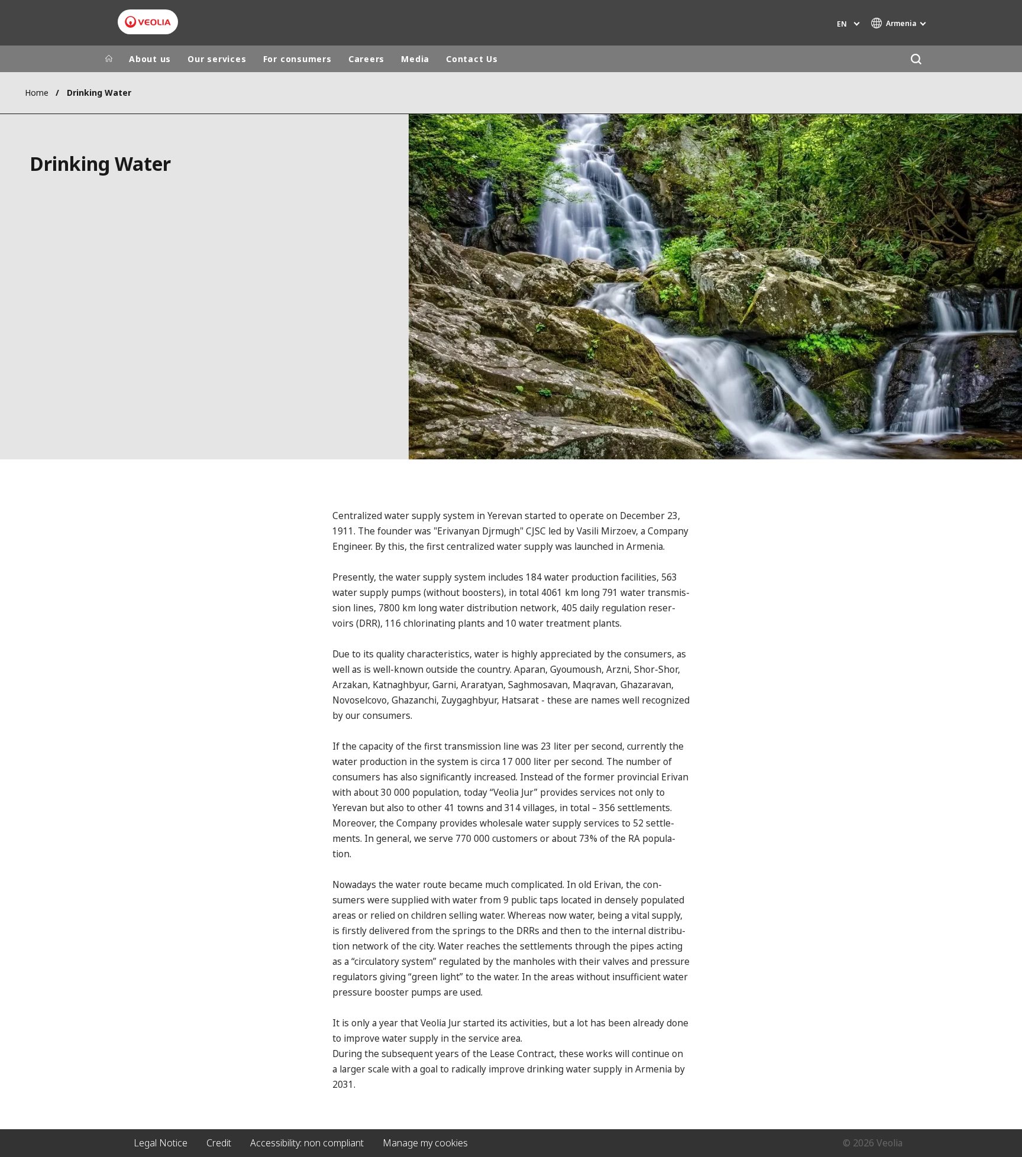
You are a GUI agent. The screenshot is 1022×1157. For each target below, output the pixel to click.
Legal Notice (160, 1142)
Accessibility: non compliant (307, 1142)
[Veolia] (148, 22)
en (842, 24)
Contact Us (472, 58)
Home (36, 92)
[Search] (916, 59)
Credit (218, 1142)
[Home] (109, 59)
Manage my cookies (425, 1142)
